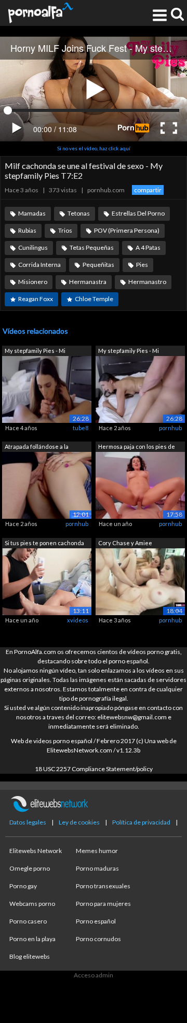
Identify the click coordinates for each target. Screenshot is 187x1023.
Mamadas (32, 213)
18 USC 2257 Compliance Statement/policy (94, 769)
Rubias (27, 230)
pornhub (170, 427)
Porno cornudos (98, 939)
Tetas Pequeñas (92, 247)
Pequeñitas (98, 264)
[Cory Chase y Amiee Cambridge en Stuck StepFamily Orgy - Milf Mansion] (140, 581)
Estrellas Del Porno (138, 213)
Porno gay (23, 886)
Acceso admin (93, 975)
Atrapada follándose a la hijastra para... (37, 447)
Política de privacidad (141, 822)
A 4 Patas (148, 247)
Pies (142, 264)
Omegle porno (29, 868)
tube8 (80, 427)
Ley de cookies (79, 822)
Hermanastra (87, 282)
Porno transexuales (103, 886)
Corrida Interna (39, 264)
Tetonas (79, 213)
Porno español (96, 921)
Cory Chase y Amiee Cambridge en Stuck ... (127, 543)
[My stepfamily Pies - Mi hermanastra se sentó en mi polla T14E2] (46, 388)
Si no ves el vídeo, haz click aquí (93, 148)
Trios (65, 230)
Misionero (32, 282)
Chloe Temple (94, 299)
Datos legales (27, 822)
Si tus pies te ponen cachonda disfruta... (44, 543)
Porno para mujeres (103, 903)
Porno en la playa (32, 939)
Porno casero (28, 921)
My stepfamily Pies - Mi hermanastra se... (35, 351)
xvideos (77, 620)
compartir (148, 190)
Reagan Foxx (35, 299)
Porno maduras (97, 868)
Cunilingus (33, 247)
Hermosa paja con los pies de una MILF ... (136, 447)
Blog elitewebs (29, 956)
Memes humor (97, 851)
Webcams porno (32, 903)
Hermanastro (147, 282)
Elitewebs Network (35, 851)
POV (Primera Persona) (126, 230)
